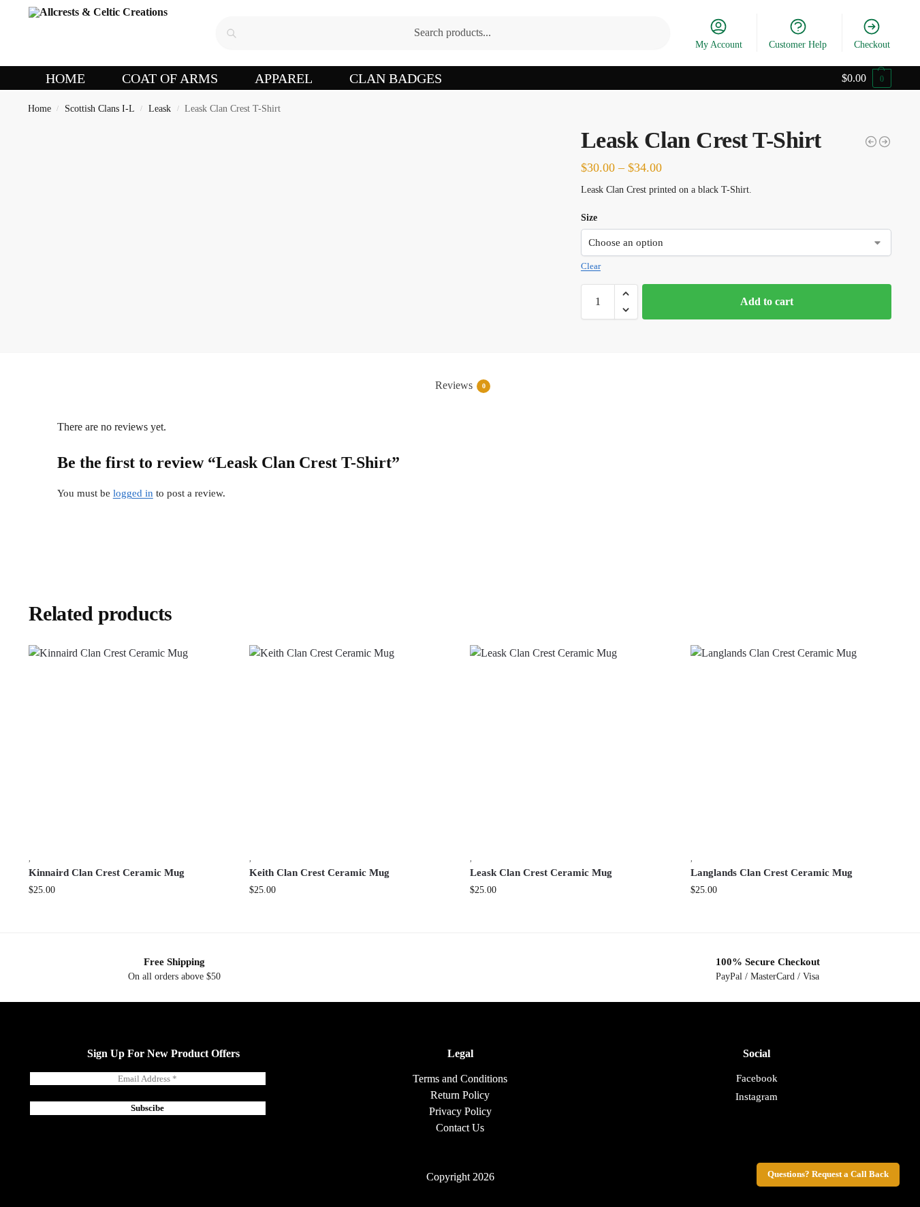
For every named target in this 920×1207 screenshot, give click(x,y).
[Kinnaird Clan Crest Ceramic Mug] (129, 745)
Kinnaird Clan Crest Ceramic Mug (107, 872)
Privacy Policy (460, 1111)
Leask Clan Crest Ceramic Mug (541, 872)
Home (39, 109)
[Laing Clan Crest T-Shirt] (871, 141)
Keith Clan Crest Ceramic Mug (319, 872)
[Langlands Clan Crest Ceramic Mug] (791, 745)
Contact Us (460, 1127)
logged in (133, 493)
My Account (718, 45)
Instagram (756, 1096)
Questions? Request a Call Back (828, 1174)
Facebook (757, 1078)
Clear (591, 266)
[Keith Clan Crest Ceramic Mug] (349, 745)
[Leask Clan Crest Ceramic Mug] (570, 745)
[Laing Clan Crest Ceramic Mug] (884, 141)
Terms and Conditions (460, 1078)
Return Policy (460, 1095)
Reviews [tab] (460, 385)
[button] (866, 78)
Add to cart (766, 301)
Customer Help (798, 45)
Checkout (872, 45)
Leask (159, 109)
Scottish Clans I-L (100, 109)
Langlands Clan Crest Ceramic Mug (772, 872)
